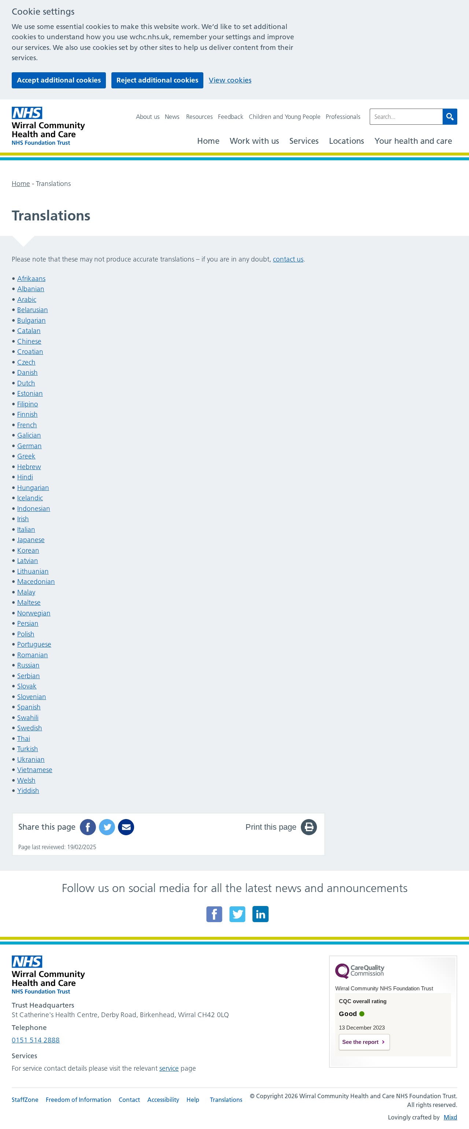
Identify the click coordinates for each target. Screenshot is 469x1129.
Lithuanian (33, 571)
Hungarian (33, 487)
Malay (26, 592)
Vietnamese (34, 770)
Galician (29, 435)
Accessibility (163, 1099)
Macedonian (36, 581)
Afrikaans (31, 278)
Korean (28, 550)
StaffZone (25, 1099)
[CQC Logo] (359, 977)
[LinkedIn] (260, 914)
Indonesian (33, 508)
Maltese (29, 602)
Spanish (29, 707)
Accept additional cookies (59, 80)
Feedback (231, 116)
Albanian (30, 289)
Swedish (29, 728)
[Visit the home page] (48, 126)
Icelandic (30, 498)
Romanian (32, 655)
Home (208, 141)
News (172, 116)
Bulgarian (31, 320)
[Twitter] (237, 914)
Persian (27, 623)
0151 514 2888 (36, 1040)
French (27, 425)
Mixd (450, 1117)
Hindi (25, 477)
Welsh (26, 780)
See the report (360, 1042)
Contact (129, 1099)
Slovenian (31, 697)
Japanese (31, 540)
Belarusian (32, 310)
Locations (346, 141)
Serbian (28, 676)
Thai (23, 738)
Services (304, 141)
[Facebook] (214, 914)
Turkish (27, 749)
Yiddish (28, 790)
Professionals (343, 116)
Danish (27, 372)
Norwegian (34, 613)
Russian (28, 665)
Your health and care (413, 141)
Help (193, 1099)
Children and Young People (285, 116)
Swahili (27, 717)
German (29, 446)
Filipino (27, 404)
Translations (226, 1099)
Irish (23, 519)
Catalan (29, 330)
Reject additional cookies (157, 80)
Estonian (30, 393)
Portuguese (34, 644)
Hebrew (29, 467)
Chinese (29, 341)
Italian (26, 529)
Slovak (27, 686)
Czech (26, 362)
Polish (25, 634)
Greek (26, 456)
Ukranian (31, 759)
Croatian (30, 351)
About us (148, 116)
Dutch (26, 383)
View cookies (230, 80)
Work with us (254, 141)
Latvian (27, 560)
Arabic (26, 299)
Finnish (27, 414)
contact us (288, 259)
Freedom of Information (78, 1099)
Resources (199, 116)
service (169, 1068)
